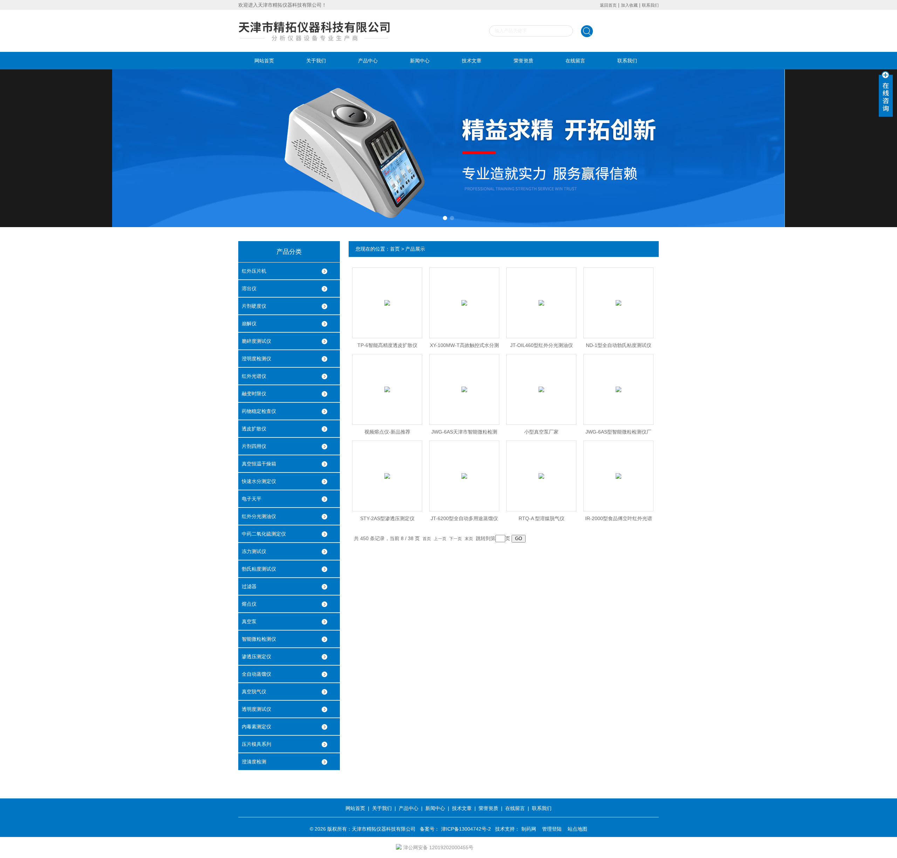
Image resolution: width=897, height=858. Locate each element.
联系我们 (650, 5)
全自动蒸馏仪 (256, 674)
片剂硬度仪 (254, 306)
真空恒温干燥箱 (259, 464)
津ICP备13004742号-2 (466, 829)
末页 (469, 538)
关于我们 (316, 60)
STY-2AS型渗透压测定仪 (387, 518)
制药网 (528, 829)
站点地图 (577, 829)
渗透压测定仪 (256, 656)
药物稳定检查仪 (259, 411)
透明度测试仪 (256, 709)
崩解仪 (249, 323)
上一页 (440, 538)
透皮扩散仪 (254, 428)
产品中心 (368, 60)
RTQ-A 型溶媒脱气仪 (541, 518)
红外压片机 (254, 271)
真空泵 (249, 621)
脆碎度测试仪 (256, 341)
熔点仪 (249, 604)
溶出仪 (249, 288)
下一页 (455, 538)
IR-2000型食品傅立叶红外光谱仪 (618, 520)
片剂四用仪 (254, 446)
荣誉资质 (523, 60)
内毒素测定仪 (256, 726)
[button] (445, 218)
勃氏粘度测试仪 (259, 569)
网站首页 (264, 60)
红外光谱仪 (254, 376)
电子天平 (251, 499)
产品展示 (415, 249)
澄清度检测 (254, 761)
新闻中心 (420, 60)
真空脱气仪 (254, 691)
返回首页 (608, 5)
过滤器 (249, 586)
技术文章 (471, 60)
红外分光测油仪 (259, 516)
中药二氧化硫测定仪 (264, 534)
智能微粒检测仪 (259, 639)
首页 (395, 249)
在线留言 (575, 60)
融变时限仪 (254, 393)
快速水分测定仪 (259, 481)
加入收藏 (629, 5)
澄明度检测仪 (256, 358)
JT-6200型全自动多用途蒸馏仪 (464, 518)
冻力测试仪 (254, 551)
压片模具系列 (256, 744)
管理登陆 (552, 829)
